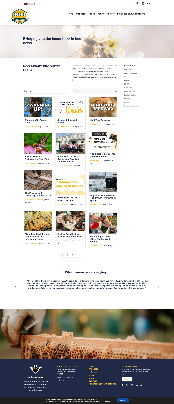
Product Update (130, 95)
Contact (110, 14)
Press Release (129, 91)
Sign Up (127, 379)
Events (126, 77)
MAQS (126, 84)
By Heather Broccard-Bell (34, 200)
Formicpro (128, 80)
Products (80, 14)
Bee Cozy (128, 69)
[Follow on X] (127, 385)
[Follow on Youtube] (148, 3)
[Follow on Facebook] (137, 3)
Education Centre (130, 73)
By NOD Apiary (95, 161)
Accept (122, 400)
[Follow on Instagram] (143, 3)
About (101, 14)
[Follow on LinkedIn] (137, 385)
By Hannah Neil (31, 127)
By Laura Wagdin (63, 241)
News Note (128, 88)
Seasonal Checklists (131, 106)
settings (108, 401)
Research (128, 102)
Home (70, 14)
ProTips (127, 99)
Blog (92, 14)
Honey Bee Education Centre (131, 14)
